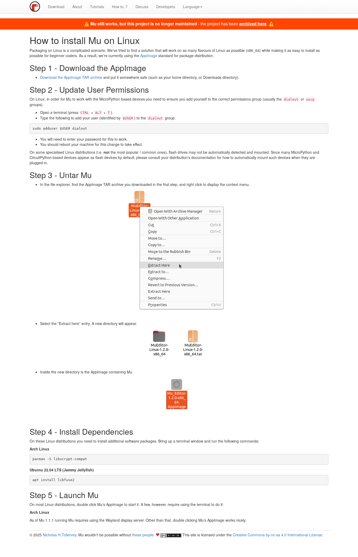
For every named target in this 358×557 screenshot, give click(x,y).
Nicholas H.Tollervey (59, 534)
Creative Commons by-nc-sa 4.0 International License (277, 534)
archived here (253, 24)
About (77, 6)
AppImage (148, 55)
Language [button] (191, 6)
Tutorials (97, 6)
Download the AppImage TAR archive (71, 77)
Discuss (141, 6)
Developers (165, 6)
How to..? (120, 6)
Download (56, 6)
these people (143, 534)
